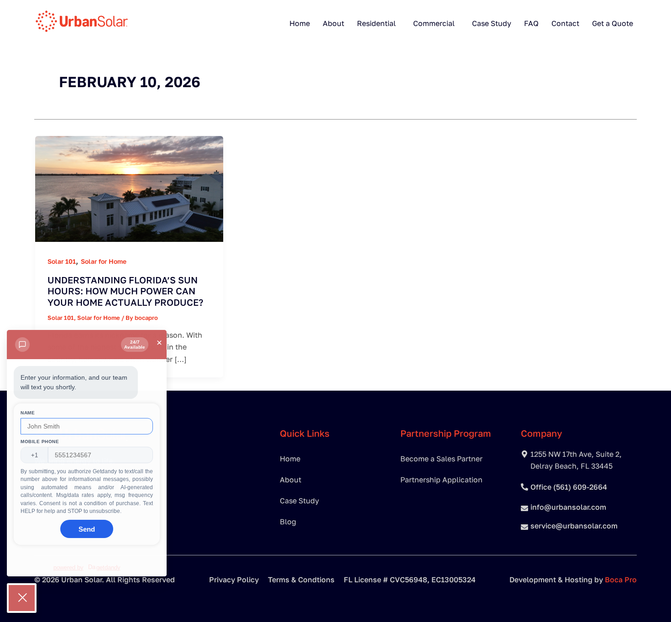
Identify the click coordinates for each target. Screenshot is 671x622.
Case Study (491, 23)
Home (299, 23)
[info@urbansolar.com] (524, 508)
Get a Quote (612, 23)
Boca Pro (621, 579)
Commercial (434, 23)
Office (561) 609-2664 (568, 486)
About (333, 23)
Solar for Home (103, 261)
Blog (288, 521)
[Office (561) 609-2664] (524, 487)
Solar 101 (61, 261)
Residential (376, 23)
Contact (565, 23)
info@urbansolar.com (568, 507)
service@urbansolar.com (574, 525)
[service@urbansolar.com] (524, 527)
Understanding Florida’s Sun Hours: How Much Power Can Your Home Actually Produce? (125, 291)
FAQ (531, 23)
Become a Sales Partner (441, 458)
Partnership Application (441, 479)
